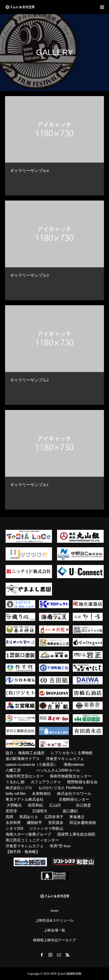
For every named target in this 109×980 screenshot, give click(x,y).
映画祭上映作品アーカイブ (54, 940)
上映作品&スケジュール (54, 920)
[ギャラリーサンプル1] (54, 443)
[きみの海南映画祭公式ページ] (20, 7)
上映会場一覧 (54, 930)
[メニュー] (102, 7)
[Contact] (58, 954)
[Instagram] (50, 954)
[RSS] (67, 954)
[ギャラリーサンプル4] (54, 129)
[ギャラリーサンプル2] (54, 338)
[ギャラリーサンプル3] (54, 234)
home (55, 910)
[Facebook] (41, 954)
